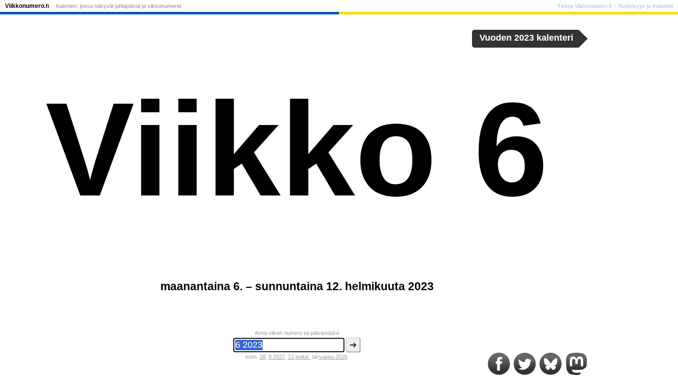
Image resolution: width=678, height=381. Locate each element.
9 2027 (277, 357)
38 (263, 357)
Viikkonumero (27, 5)
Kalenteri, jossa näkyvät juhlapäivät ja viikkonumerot (118, 6)
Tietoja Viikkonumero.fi (584, 6)
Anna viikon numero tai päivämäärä (297, 333)
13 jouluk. (299, 357)
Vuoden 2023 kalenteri (526, 38)
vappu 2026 (333, 357)
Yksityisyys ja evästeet (645, 6)
